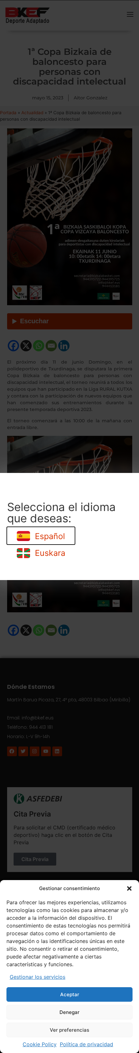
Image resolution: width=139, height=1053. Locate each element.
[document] (69, 526)
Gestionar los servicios (37, 977)
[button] (129, 888)
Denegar (69, 1012)
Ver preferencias (69, 1030)
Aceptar (69, 994)
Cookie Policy (40, 1044)
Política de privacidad (86, 1044)
